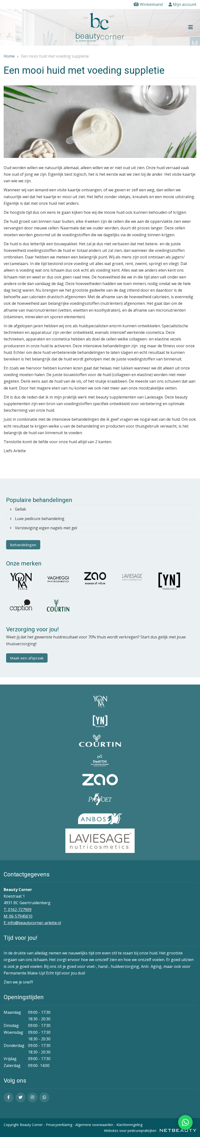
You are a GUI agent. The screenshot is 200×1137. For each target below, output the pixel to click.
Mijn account (184, 4)
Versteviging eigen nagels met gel (46, 528)
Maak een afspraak (27, 658)
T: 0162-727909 (17, 909)
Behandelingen (23, 544)
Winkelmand (151, 4)
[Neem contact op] (185, 1122)
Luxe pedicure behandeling (39, 518)
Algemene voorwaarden (94, 1124)
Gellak (20, 509)
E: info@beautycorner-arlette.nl (32, 922)
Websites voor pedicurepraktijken (130, 1130)
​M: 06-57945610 (18, 916)
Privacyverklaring (59, 1124)
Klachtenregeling (129, 1124)
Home (9, 56)
